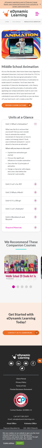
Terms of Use (21, 386)
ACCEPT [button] (20, 443)
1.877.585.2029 (22, 416)
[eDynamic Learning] (16, 13)
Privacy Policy (21, 382)
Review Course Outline (15, 105)
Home (7, 21)
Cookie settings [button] (8, 443)
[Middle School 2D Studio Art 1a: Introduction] (21, 267)
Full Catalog (16, 21)
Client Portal (21, 379)
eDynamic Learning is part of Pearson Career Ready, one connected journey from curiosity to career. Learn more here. (21, 4)
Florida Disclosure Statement (21, 389)
